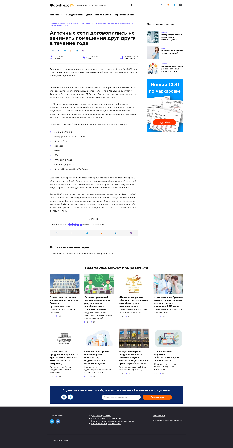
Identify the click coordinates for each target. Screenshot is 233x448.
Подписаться (157, 397)
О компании (159, 416)
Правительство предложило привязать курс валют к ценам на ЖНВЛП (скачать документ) (64, 357)
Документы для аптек (98, 15)
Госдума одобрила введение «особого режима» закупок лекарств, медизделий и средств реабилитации (133, 357)
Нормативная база (124, 15)
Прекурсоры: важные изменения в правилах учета (171, 37)
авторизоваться (105, 253)
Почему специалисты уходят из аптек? (172, 52)
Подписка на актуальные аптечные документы (112, 421)
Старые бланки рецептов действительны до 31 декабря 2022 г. (166, 356)
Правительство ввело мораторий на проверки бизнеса (64, 300)
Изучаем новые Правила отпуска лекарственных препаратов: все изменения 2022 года (168, 301)
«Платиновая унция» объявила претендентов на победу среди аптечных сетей (133, 301)
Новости (54, 15)
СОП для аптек (74, 15)
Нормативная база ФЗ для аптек (106, 418)
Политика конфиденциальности (106, 424)
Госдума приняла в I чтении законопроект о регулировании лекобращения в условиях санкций (98, 303)
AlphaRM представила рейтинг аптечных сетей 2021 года (172, 68)
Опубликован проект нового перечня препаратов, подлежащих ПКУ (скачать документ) (96, 357)
